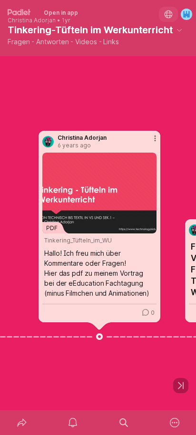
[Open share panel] (21, 422)
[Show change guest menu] (186, 14)
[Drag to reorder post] (99, 336)
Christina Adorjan (32, 20)
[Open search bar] (123, 422)
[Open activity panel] (72, 422)
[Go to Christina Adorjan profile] (48, 141)
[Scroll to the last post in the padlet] (180, 385)
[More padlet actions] (174, 422)
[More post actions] (148, 142)
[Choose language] (168, 14)
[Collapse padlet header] (179, 30)
